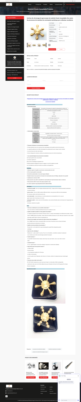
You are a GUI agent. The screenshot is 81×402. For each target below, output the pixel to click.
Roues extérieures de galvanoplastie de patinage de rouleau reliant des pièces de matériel (55, 373)
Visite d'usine (42, 389)
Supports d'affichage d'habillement (13, 33)
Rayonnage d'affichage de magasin (13, 21)
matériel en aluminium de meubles (55, 349)
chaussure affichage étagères (12, 40)
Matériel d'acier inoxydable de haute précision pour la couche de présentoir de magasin (31, 373)
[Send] (78, 400)
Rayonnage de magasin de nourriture (13, 43)
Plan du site (51, 391)
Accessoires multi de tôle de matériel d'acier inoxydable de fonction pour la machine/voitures (69, 373)
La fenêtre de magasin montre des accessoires (13, 46)
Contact (41, 393)
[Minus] (78, 376)
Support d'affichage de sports (12, 31)
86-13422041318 (18, 72)
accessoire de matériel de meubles (39, 349)
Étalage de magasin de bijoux (12, 29)
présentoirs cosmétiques (11, 38)
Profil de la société (43, 387)
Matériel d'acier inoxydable (25, 11)
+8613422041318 (14, 74)
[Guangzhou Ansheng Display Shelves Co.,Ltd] (9, 4)
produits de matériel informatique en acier (40, 351)
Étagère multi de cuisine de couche (13, 48)
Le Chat (14, 78)
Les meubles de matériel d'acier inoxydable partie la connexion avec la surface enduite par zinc (43, 373)
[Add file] (59, 400)
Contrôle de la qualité (43, 391)
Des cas (51, 389)
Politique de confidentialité (53, 393)
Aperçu (18, 11)
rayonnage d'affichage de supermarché (11, 24)
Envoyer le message (36, 88)
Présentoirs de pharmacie (11, 36)
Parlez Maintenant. (52, 49)
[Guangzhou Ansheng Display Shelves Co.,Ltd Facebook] (49, 45)
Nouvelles (51, 387)
